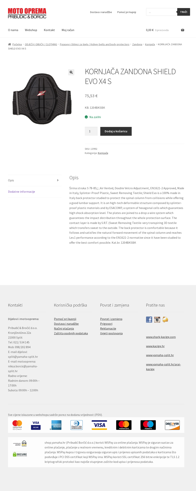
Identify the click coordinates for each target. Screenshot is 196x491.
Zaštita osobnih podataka (71, 333)
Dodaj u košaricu (116, 131)
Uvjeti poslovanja (111, 333)
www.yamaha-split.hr (160, 355)
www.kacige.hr (155, 346)
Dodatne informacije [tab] (21, 191)
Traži (183, 12)
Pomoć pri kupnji (126, 12)
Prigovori (106, 324)
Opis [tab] (11, 180)
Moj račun (68, 30)
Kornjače (150, 44)
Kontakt (49, 30)
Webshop (31, 30)
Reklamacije (108, 328)
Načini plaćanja (64, 328)
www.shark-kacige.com (161, 337)
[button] (71, 72)
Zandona (137, 44)
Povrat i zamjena (111, 319)
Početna (17, 44)
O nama (13, 30)
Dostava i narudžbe (101, 12)
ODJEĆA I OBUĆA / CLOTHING (41, 44)
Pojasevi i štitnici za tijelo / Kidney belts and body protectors (94, 44)
